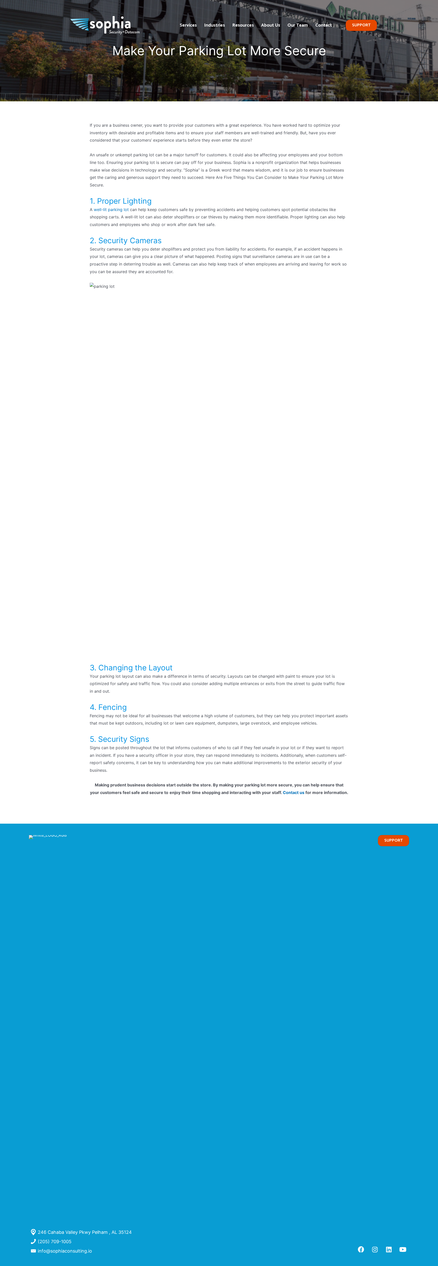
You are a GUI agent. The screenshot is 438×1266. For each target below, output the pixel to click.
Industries (214, 25)
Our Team (297, 25)
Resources (243, 25)
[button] (361, 1249)
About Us (270, 25)
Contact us (294, 792)
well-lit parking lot (111, 209)
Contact (323, 25)
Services (188, 25)
